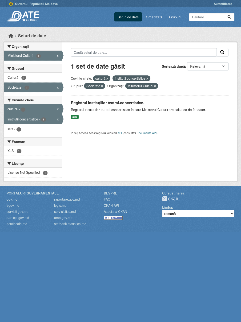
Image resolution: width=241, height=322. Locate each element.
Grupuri (175, 17)
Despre (110, 193)
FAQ (107, 199)
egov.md (13, 205)
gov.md (12, 199)
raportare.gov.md (67, 199)
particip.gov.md (18, 217)
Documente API (147, 133)
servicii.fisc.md (65, 211)
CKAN (170, 198)
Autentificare (223, 3)
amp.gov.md (63, 217)
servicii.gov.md (17, 211)
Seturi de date (128, 17)
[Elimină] (107, 78)
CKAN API (111, 205)
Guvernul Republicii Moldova (36, 3)
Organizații (154, 17)
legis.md (60, 205)
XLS (74, 117)
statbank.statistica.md (70, 223)
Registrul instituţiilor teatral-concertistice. (107, 102)
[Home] (10, 35)
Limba (167, 207)
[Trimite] (229, 17)
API (119, 133)
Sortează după (173, 66)
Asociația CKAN (115, 211)
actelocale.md (17, 223)
